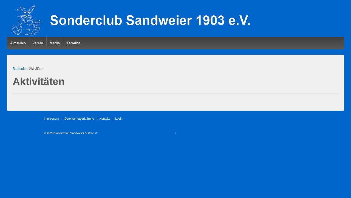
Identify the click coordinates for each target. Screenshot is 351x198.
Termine (73, 43)
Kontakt (105, 118)
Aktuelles (18, 43)
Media (55, 43)
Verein (37, 43)
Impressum (51, 118)
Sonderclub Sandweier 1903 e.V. (75, 133)
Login (118, 118)
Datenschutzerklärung (79, 118)
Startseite (20, 69)
